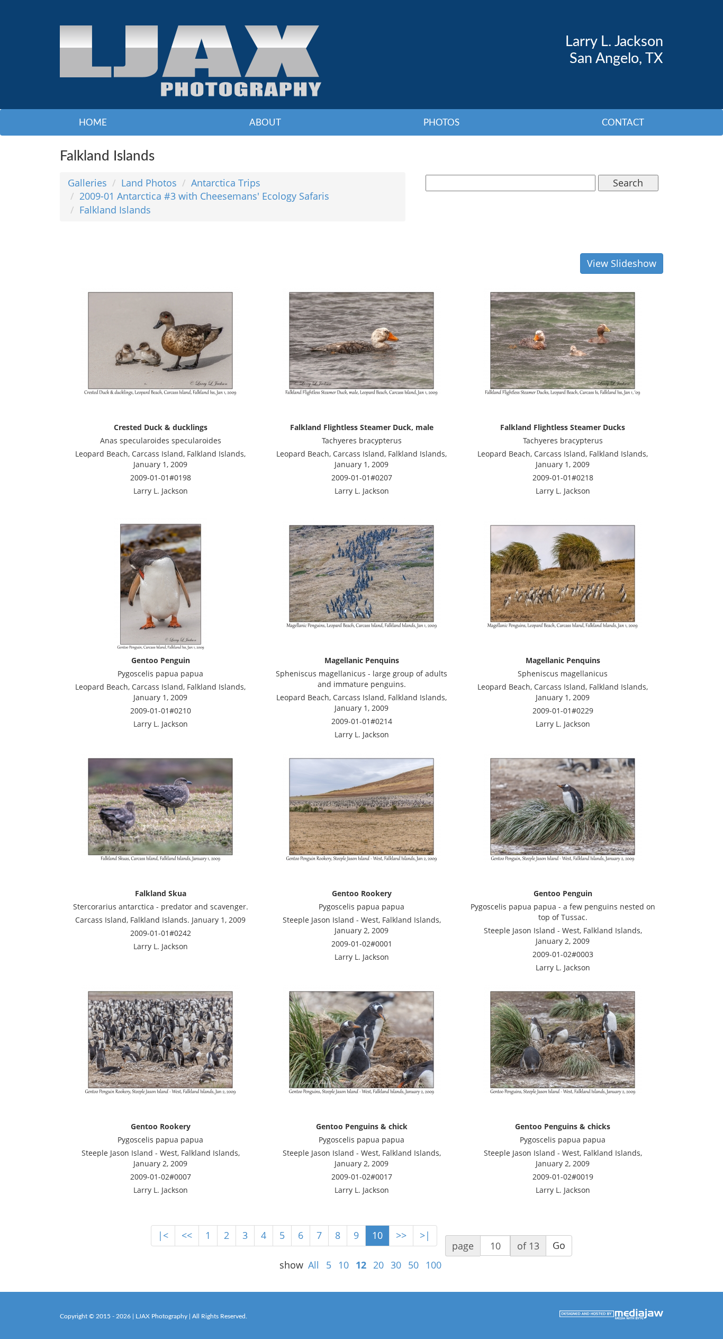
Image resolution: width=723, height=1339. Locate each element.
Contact (623, 122)
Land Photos (149, 182)
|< (163, 1235)
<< (187, 1235)
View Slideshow (621, 263)
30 (396, 1264)
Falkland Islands (115, 209)
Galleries (87, 182)
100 (433, 1264)
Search (628, 182)
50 (413, 1264)
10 (377, 1235)
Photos (441, 122)
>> (401, 1235)
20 (378, 1264)
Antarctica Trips (225, 182)
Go (559, 1245)
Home (93, 122)
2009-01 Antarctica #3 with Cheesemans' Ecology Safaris (204, 196)
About (265, 122)
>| (425, 1235)
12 (361, 1264)
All (313, 1264)
